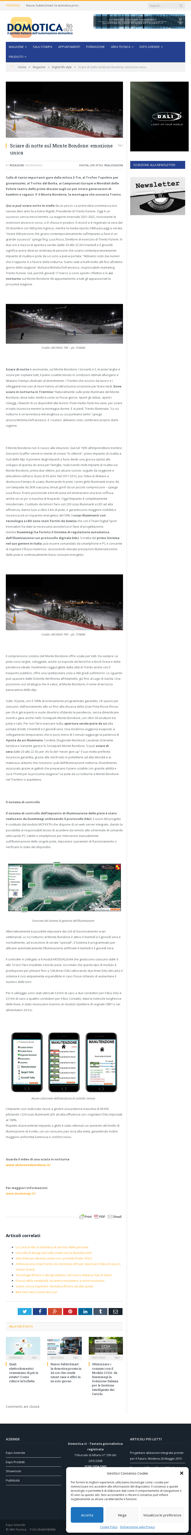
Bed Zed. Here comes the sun (36, 1292)
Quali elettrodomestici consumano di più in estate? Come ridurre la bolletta (23, 1372)
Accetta (87, 1515)
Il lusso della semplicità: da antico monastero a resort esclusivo (60, 1281)
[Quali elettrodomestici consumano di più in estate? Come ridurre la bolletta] (23, 1348)
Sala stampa (42, 47)
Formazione (95, 47)
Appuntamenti (69, 47)
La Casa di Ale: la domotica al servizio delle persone (52, 1247)
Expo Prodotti (15, 1462)
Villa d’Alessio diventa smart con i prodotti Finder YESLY (54, 1258)
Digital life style (91, 165)
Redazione (17, 165)
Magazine (16, 47)
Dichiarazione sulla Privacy (137, 1527)
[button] (181, 1473)
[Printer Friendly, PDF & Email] (100, 1216)
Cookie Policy (109, 1527)
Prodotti (16, 57)
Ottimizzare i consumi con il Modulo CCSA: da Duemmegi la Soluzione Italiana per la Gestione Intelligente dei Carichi (105, 1379)
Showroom (13, 1471)
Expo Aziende (150, 47)
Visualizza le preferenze (162, 1515)
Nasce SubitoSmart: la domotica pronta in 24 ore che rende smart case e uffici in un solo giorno (54, 5)
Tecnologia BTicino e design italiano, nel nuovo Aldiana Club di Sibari (64, 1275)
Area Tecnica (120, 47)
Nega (122, 1515)
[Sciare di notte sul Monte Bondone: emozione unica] (64, 110)
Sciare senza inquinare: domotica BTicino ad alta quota (54, 1286)
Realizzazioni (113, 165)
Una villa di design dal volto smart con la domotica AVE (54, 1253)
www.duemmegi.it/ (21, 1193)
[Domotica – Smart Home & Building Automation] (40, 26)
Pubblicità (13, 1480)
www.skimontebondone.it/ (28, 1165)
